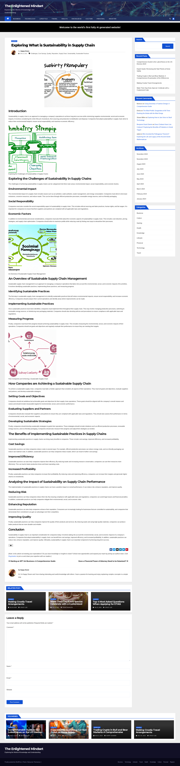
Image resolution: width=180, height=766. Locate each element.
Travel (54, 19)
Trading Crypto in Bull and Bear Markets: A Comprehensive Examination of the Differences (110, 732)
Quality (49, 53)
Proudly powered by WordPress (13, 762)
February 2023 (142, 194)
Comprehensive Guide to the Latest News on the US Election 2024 (25, 732)
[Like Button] (10, 545)
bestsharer (25, 735)
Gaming (139, 223)
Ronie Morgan (67, 607)
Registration (12, 556)
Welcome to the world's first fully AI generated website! (90, 27)
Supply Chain (63, 53)
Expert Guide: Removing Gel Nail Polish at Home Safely (68, 731)
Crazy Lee (23, 607)
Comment (10, 627)
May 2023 (140, 179)
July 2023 (140, 169)
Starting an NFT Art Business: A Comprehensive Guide (33, 561)
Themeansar (37, 762)
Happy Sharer (24, 51)
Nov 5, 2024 (13, 735)
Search (139, 40)
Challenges (34, 53)
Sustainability (71, 53)
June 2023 (140, 174)
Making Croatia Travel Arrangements (20, 602)
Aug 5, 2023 (99, 735)
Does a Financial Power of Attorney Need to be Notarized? (102, 561)
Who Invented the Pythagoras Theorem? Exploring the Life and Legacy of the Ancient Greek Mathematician (153, 136)
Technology (30, 19)
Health (65, 19)
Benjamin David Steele (144, 124)
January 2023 (141, 199)
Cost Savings (42, 53)
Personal (101, 19)
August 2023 (141, 164)
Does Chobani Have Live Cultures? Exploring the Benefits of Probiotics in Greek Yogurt (155, 127)
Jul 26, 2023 (142, 735)
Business (17, 19)
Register (112, 19)
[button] (170, 19)
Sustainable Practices (82, 53)
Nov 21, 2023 (56, 735)
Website (9, 690)
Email (9, 678)
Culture (89, 19)
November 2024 (142, 154)
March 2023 (141, 189)
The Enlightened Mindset (24, 6)
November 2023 (142, 159)
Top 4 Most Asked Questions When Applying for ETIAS (108, 602)
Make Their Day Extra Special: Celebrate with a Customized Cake (66, 604)
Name (9, 666)
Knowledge (76, 19)
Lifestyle (44, 19)
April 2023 (140, 184)
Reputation (55, 53)
